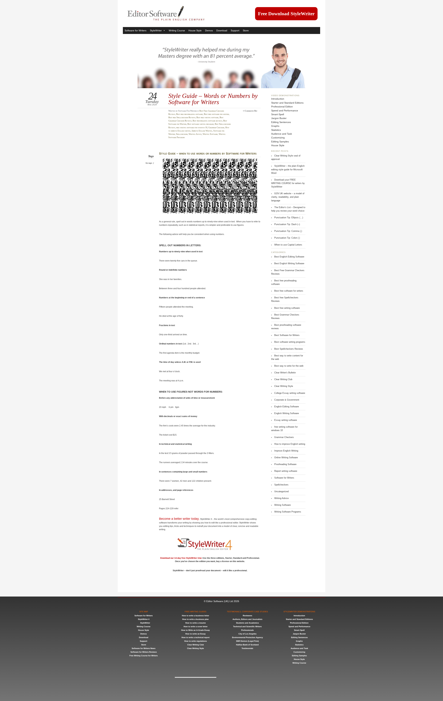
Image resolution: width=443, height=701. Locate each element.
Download (221, 30)
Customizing (278, 137)
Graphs (275, 126)
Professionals (247, 630)
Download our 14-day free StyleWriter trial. (181, 558)
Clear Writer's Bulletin (285, 372)
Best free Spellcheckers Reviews (181, 117)
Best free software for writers (216, 114)
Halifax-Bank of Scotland (247, 645)
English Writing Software (286, 413)
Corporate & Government (286, 400)
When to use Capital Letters (288, 245)
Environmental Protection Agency (247, 637)
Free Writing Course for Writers (143, 656)
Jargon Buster (279, 118)
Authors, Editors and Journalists (247, 619)
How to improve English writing (289, 444)
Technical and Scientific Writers (247, 626)
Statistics (276, 130)
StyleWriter (156, 30)
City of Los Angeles (247, 634)
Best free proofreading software (189, 114)
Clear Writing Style (283, 386)
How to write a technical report (196, 637)
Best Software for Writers (287, 335)
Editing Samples (280, 141)
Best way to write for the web (288, 366)
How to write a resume (195, 623)
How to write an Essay (195, 634)
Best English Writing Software (289, 263)
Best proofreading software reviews (207, 121)
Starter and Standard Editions (287, 102)
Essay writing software (285, 420)
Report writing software (285, 471)
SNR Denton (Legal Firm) (247, 641)
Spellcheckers (182, 134)
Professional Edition (282, 106)
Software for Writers (135, 30)
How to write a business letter (195, 616)
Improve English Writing (202, 131)
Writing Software (210, 134)
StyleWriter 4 (143, 619)
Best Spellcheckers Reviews (288, 349)
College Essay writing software (289, 393)
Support (235, 30)
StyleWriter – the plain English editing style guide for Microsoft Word (288, 169)
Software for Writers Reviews (143, 652)
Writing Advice (195, 134)
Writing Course (177, 30)
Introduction (277, 98)
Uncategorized (281, 491)
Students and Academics (247, 623)
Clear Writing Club (283, 379)
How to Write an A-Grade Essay (195, 630)
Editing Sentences (281, 122)
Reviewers (247, 616)
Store (246, 30)
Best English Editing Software (289, 257)
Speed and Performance (284, 110)
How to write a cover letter (195, 626)
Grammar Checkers (216, 127)
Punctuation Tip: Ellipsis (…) (288, 217)
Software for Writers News (143, 648)
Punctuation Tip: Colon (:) (287, 238)
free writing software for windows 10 (191, 127)
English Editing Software (286, 406)
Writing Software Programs (287, 512)
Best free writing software (207, 117)
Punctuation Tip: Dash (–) (287, 224)
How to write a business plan (195, 619)
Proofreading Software (285, 464)
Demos (209, 30)
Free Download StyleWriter (286, 13)
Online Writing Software (286, 457)
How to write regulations (195, 641)
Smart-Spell (277, 114)
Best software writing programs (200, 124)
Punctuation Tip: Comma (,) (288, 231)
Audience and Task (281, 133)
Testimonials (247, 648)
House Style (195, 30)
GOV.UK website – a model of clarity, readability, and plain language (287, 197)
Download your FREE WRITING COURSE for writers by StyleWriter (288, 183)
